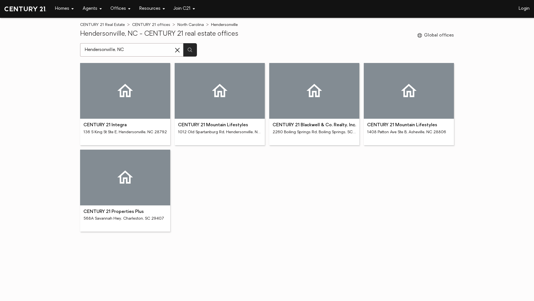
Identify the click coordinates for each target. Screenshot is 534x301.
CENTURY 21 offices (151, 25)
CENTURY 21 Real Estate (102, 25)
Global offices (439, 35)
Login (524, 8)
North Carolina (190, 25)
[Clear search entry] (177, 50)
